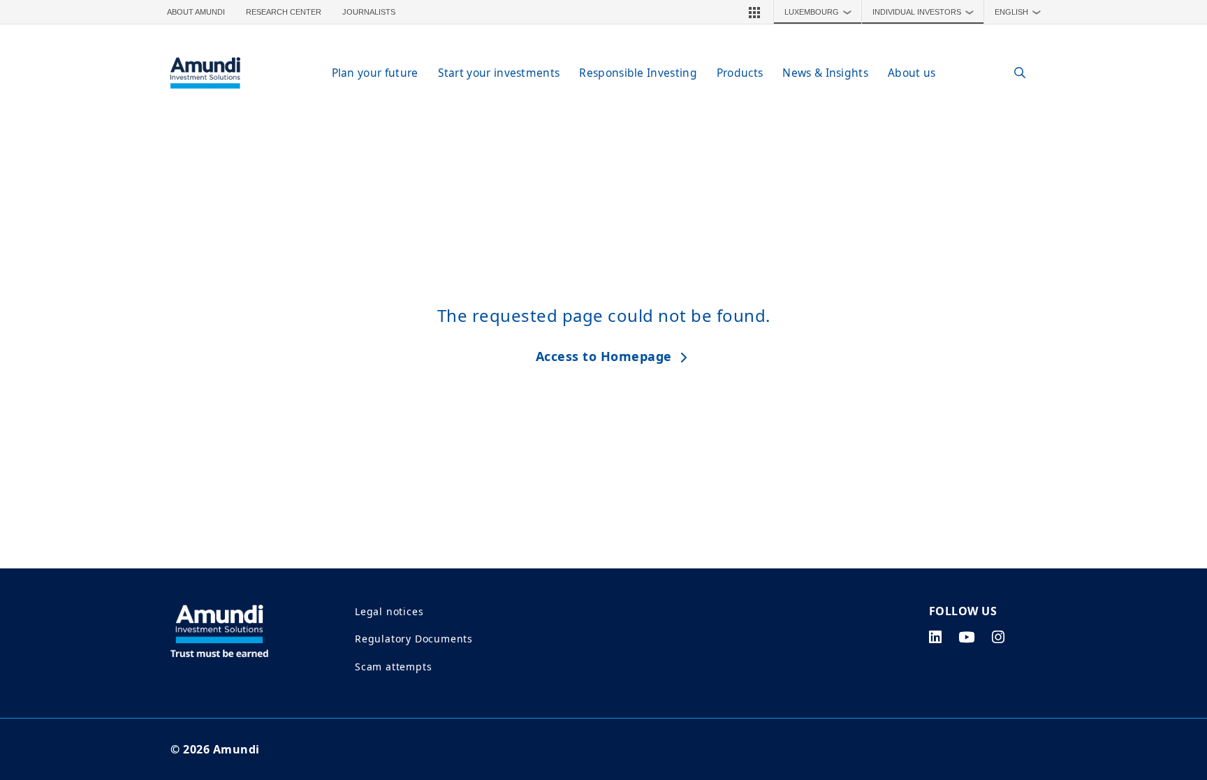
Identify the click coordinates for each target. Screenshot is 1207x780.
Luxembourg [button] (818, 12)
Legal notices (389, 611)
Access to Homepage (604, 356)
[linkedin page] (935, 637)
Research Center (283, 12)
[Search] (1012, 73)
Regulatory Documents (414, 638)
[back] (1168, 460)
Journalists (368, 12)
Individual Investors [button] (923, 12)
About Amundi (196, 12)
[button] (754, 12)
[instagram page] (998, 637)
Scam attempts (393, 666)
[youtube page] (966, 637)
